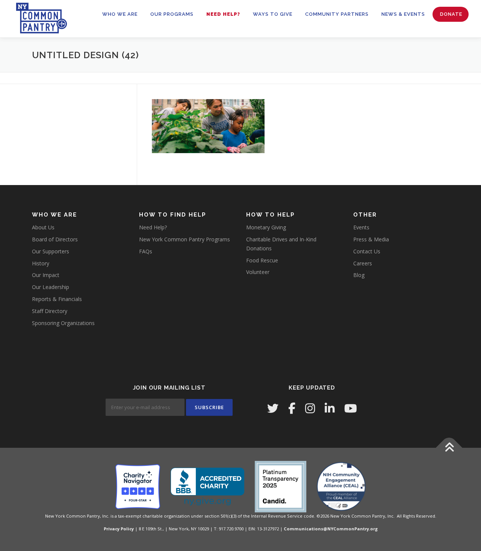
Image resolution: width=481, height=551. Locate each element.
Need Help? (223, 14)
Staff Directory (49, 311)
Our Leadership (50, 287)
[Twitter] (272, 408)
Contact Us (366, 251)
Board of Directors (55, 239)
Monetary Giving (266, 227)
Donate (451, 14)
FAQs (145, 251)
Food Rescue (262, 260)
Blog (359, 275)
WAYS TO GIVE (272, 14)
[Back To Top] (449, 448)
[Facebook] (291, 408)
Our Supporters (50, 251)
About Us (43, 227)
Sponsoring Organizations (63, 323)
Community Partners (337, 14)
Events (361, 227)
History (40, 263)
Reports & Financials (57, 299)
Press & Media (371, 239)
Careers (362, 263)
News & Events (403, 14)
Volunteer (257, 272)
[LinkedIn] (329, 408)
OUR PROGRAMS (172, 14)
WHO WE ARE (120, 14)
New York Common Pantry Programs (184, 239)
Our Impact (45, 275)
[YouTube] (350, 408)
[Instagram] (310, 408)
